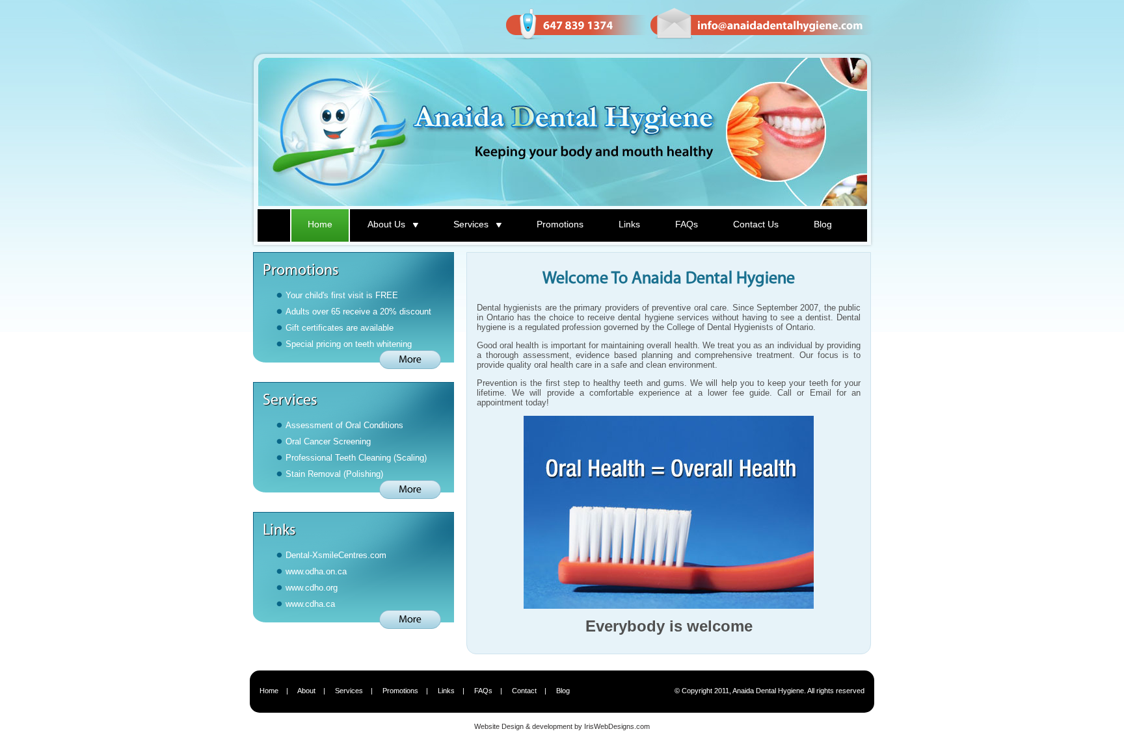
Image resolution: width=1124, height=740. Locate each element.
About (306, 691)
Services (349, 691)
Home (320, 224)
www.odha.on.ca (316, 571)
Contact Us (756, 224)
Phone (575, 24)
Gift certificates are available (340, 328)
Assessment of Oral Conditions (344, 425)
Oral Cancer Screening (328, 441)
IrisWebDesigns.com (617, 726)
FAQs (686, 224)
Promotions (560, 224)
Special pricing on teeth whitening (349, 344)
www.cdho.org (312, 588)
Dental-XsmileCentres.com (336, 555)
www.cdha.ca (310, 604)
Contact (524, 691)
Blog (823, 224)
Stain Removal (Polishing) (334, 474)
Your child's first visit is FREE (342, 295)
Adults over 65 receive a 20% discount (358, 311)
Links (629, 224)
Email (761, 24)
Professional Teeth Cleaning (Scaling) (356, 458)
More (410, 359)
